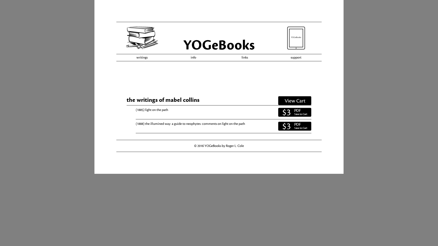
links (245, 57)
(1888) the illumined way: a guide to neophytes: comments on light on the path (190, 124)
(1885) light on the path (152, 110)
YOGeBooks (219, 45)
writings (142, 57)
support (296, 57)
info (193, 57)
